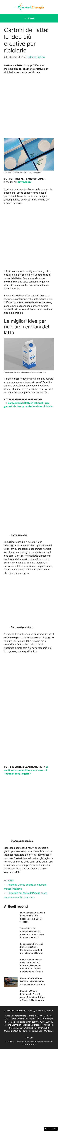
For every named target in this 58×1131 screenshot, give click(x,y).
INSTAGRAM (24, 182)
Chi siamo (9, 1010)
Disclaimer (48, 1010)
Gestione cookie (51, 1129)
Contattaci (49, 1031)
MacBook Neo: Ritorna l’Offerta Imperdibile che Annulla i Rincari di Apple (32, 981)
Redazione (21, 1010)
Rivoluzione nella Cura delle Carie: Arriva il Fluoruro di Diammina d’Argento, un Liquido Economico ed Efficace (31, 965)
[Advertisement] (29, 107)
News (11, 880)
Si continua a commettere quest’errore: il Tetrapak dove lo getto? (26, 770)
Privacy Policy (34, 1010)
